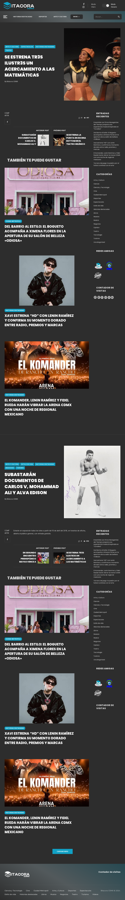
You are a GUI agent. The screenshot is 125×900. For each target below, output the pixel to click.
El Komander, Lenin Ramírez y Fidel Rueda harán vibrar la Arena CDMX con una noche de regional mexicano (38, 407)
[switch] (105, 5)
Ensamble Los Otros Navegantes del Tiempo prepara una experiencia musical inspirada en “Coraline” (106, 125)
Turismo (97, 238)
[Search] (119, 17)
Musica (96, 220)
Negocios (97, 224)
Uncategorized (99, 242)
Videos (95, 894)
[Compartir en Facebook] (7, 122)
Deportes (43, 17)
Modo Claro (93, 5)
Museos (96, 217)
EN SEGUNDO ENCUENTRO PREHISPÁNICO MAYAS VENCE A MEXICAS (27, 557)
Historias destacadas (22, 17)
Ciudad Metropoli (13, 221)
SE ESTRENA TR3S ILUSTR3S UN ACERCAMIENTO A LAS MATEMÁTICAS (76, 557)
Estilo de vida (98, 206)
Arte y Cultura (60, 17)
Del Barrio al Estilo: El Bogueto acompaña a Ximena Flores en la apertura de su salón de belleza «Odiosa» (35, 233)
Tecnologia (98, 235)
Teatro (9, 50)
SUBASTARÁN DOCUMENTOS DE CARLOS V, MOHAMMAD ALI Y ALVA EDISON (26, 139)
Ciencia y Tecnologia (101, 187)
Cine (95, 191)
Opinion (96, 228)
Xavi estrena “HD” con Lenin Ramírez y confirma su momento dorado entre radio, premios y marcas (39, 320)
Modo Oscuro (114, 5)
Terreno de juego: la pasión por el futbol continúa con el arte (106, 164)
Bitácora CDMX (11, 81)
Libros (96, 213)
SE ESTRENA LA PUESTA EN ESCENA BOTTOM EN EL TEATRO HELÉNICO (76, 139)
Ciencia (96, 184)
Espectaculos (27, 47)
